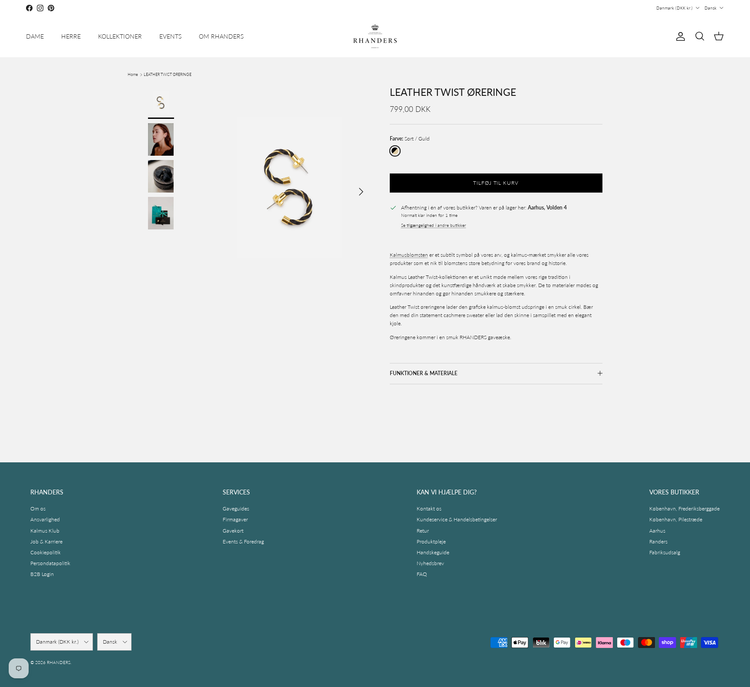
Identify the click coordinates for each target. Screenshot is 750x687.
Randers (658, 541)
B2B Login (42, 574)
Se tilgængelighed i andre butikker (433, 225)
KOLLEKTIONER (120, 36)
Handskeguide (433, 552)
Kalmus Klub (44, 530)
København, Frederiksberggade (684, 508)
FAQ (422, 574)
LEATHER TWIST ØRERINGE (167, 74)
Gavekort (233, 530)
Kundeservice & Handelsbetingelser (457, 519)
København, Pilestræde (675, 519)
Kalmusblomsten (409, 255)
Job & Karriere (46, 541)
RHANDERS (58, 662)
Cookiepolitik (45, 552)
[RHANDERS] (375, 36)
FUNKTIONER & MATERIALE (423, 373)
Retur (423, 530)
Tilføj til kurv (496, 183)
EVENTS (170, 36)
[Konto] (679, 36)
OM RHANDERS (221, 36)
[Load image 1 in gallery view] (290, 187)
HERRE (71, 36)
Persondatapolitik (50, 563)
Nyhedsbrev (430, 563)
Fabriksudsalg (664, 552)
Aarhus (657, 530)
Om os (38, 508)
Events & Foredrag (243, 541)
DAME (35, 36)
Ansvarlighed (45, 519)
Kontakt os (429, 508)
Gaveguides (236, 508)
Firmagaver (235, 519)
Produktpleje (431, 541)
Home (133, 74)
